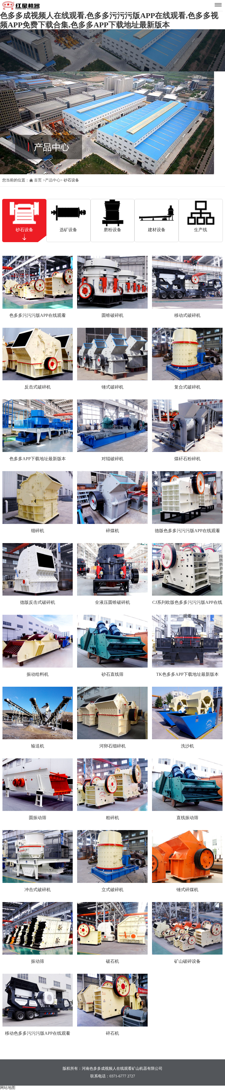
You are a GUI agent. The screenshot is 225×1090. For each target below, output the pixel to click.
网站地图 (7, 1088)
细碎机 (37, 530)
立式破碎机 (112, 889)
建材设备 (156, 229)
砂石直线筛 (112, 674)
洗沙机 (187, 746)
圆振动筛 (37, 817)
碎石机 (112, 1033)
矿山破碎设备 (187, 961)
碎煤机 (112, 530)
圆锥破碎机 (112, 315)
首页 (38, 180)
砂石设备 (24, 229)
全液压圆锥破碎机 (112, 602)
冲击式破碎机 (37, 889)
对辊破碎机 (112, 458)
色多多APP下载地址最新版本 (37, 458)
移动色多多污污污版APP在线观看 (37, 1033)
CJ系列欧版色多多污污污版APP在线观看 (187, 609)
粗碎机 (112, 817)
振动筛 (37, 961)
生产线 (200, 229)
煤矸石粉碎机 (187, 458)
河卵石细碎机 (112, 746)
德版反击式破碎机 (37, 602)
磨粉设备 (112, 229)
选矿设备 (68, 229)
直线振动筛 (187, 817)
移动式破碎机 (187, 315)
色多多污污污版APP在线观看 (37, 315)
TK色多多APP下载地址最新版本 (187, 674)
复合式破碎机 (187, 387)
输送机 (37, 746)
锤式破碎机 (112, 387)
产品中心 (52, 180)
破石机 (112, 961)
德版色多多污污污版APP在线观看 (187, 530)
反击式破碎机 (37, 387)
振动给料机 (38, 674)
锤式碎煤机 (187, 889)
